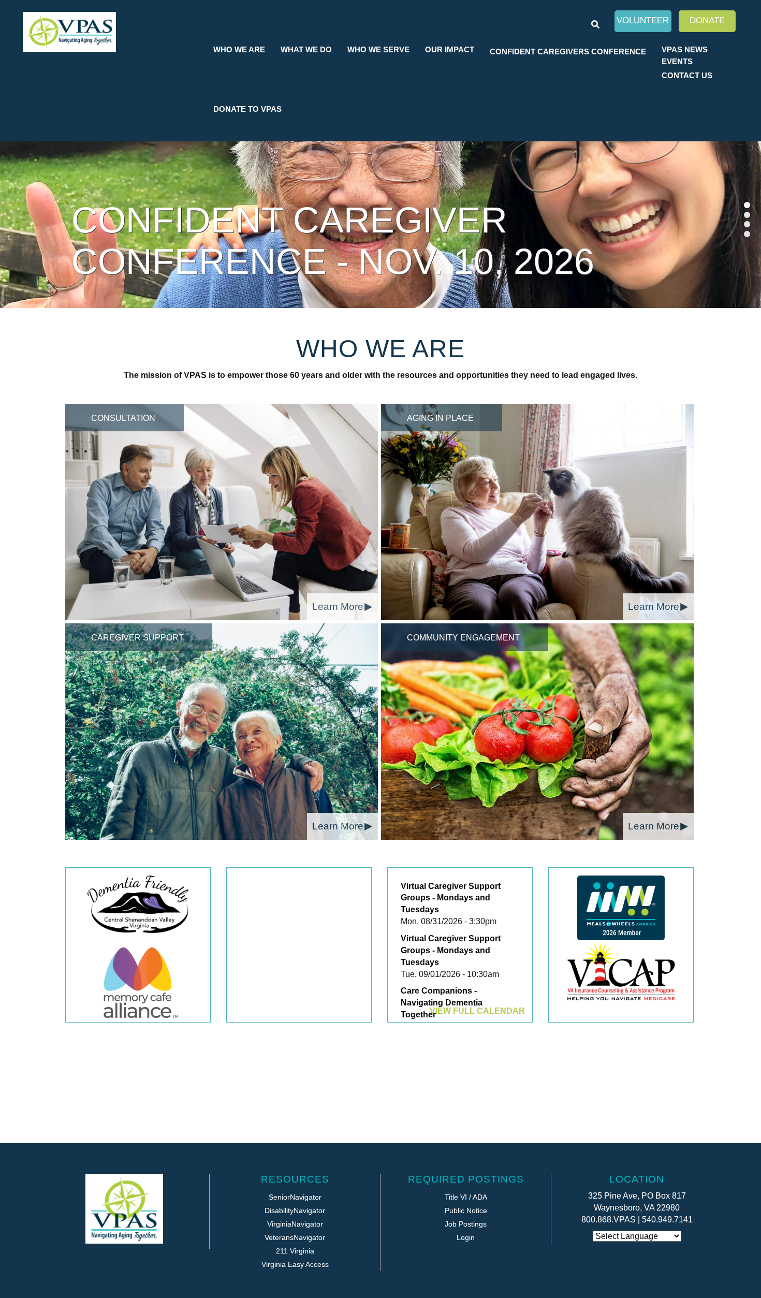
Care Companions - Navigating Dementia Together (441, 1002)
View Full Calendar (477, 1011)
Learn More (337, 606)
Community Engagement (463, 637)
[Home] (69, 32)
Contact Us (687, 75)
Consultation (123, 418)
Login (466, 1237)
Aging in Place (440, 418)
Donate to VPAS (247, 109)
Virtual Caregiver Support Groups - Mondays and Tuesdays (451, 898)
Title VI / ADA (466, 1197)
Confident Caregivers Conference (568, 51)
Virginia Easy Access (295, 1264)
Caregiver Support (137, 637)
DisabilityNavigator (295, 1210)
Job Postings (466, 1224)
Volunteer (643, 20)
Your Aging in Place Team (329, 261)
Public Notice (466, 1210)
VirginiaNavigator (295, 1224)
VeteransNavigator (295, 1237)
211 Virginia (295, 1251)
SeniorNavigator (295, 1197)
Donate (707, 20)
